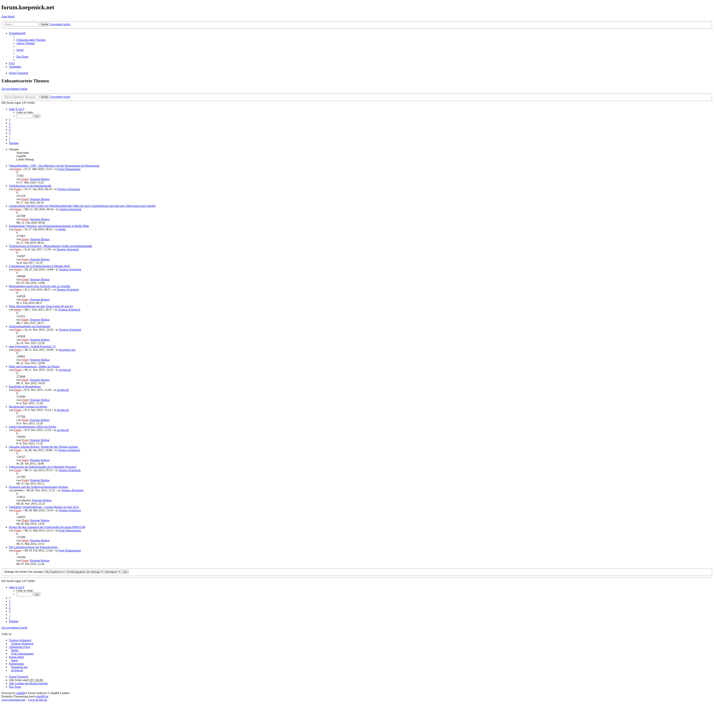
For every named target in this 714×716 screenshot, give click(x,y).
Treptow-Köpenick (69, 189)
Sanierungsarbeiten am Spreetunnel (29, 326)
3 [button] (9, 126)
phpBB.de (42, 696)
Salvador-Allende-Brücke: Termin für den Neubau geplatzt (43, 446)
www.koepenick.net (13, 699)
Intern (14, 660)
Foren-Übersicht (18, 676)
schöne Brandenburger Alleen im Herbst (32, 426)
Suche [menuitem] (20, 49)
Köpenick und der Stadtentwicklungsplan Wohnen (38, 486)
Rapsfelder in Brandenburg (25, 386)
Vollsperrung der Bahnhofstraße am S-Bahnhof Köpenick (42, 466)
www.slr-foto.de (37, 699)
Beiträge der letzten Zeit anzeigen (24, 571)
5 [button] (9, 133)
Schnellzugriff (17, 33)
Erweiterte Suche (60, 24)
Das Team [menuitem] (22, 56)
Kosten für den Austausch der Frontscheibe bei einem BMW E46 (47, 527)
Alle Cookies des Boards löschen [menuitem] (28, 683)
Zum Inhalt (8, 16)
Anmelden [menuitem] (15, 66)
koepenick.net (67, 349)
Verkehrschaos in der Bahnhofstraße (30, 185)
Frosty (18, 169)
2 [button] (9, 123)
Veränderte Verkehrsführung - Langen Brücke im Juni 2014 (44, 507)
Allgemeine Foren (19, 647)
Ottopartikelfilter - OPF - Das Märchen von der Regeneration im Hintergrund (54, 165)
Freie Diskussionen (69, 169)
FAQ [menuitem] (12, 63)
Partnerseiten (16, 663)
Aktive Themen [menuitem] (25, 43)
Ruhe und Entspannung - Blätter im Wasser (34, 366)
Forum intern (16, 657)
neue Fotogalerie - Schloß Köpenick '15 (32, 346)
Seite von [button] (16, 109)
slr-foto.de (65, 369)
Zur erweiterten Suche (14, 88)
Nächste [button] (13, 143)
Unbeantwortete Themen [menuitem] (31, 39)
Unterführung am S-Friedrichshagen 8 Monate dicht (39, 266)
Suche (44, 24)
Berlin (61, 229)
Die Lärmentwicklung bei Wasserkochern (33, 547)
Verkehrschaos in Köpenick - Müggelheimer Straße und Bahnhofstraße (50, 246)
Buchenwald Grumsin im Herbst (28, 406)
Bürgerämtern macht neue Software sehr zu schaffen (39, 286)
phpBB (20, 693)
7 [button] (9, 139)
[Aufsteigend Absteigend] (112, 571)
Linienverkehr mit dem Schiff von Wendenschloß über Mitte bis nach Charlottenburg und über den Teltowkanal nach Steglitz (82, 205)
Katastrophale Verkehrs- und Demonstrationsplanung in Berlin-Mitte (49, 226)
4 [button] (9, 129)
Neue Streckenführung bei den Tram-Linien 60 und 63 (41, 306)
